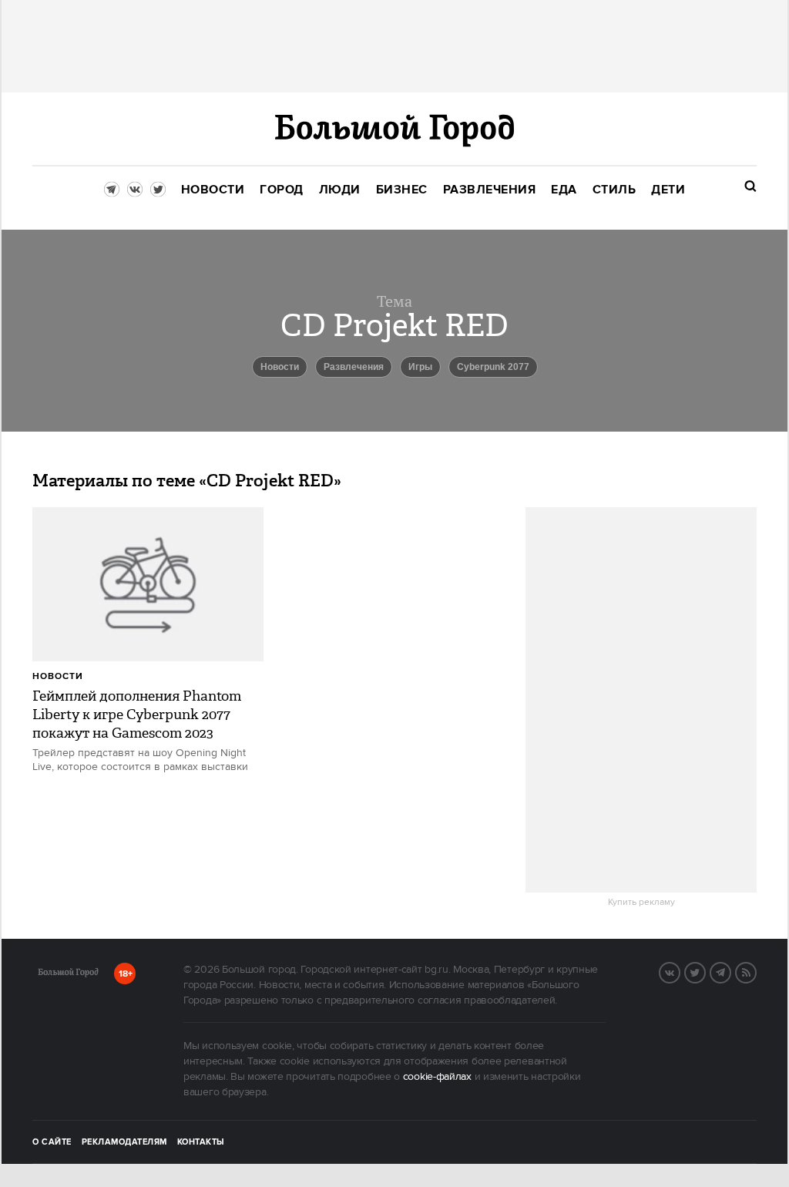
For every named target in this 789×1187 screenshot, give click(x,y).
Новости (57, 676)
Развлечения (354, 366)
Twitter (705, 971)
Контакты (201, 1142)
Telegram (730, 971)
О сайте (52, 1142)
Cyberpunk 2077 (493, 366)
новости (279, 366)
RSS (756, 971)
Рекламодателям (124, 1142)
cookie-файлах (437, 1077)
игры (420, 366)
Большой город (68, 975)
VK (679, 971)
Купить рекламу (641, 902)
